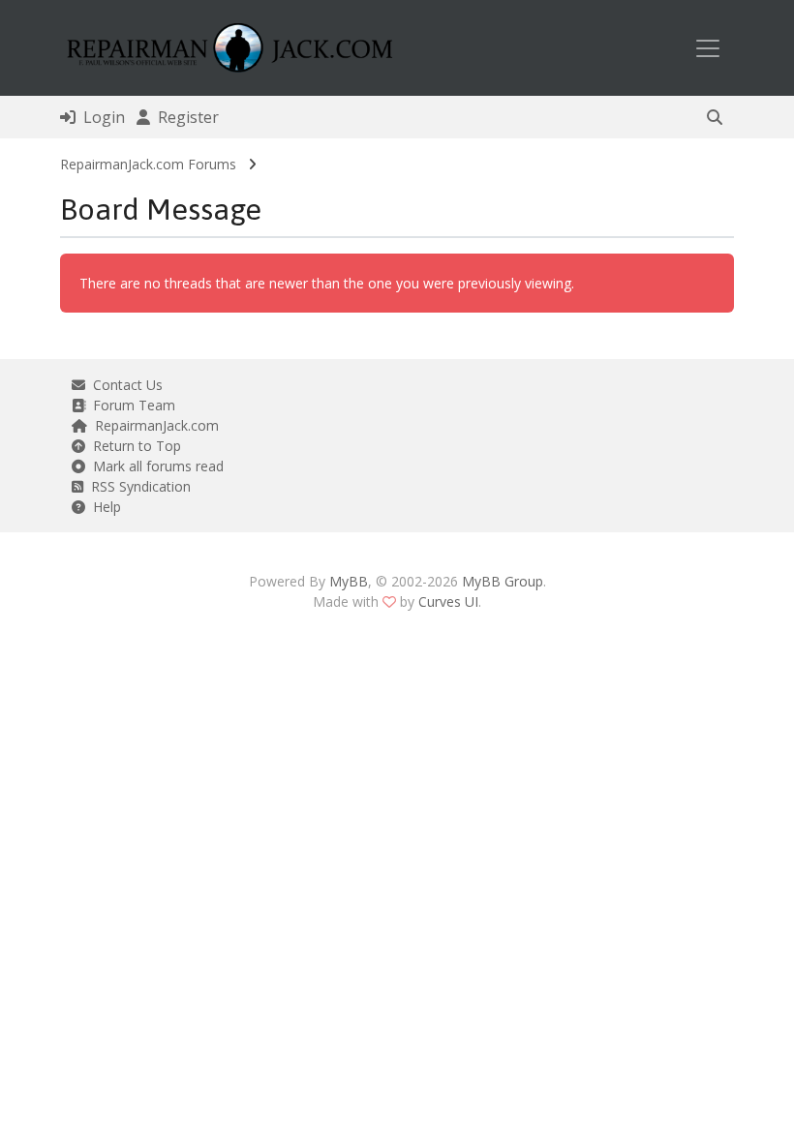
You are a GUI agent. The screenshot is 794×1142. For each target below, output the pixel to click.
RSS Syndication (137, 486)
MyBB (348, 581)
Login (100, 117)
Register (184, 117)
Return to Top (133, 445)
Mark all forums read (154, 466)
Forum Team (130, 405)
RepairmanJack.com (153, 425)
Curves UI (448, 601)
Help (103, 506)
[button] (714, 117)
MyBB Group (502, 581)
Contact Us (124, 385)
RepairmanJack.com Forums (148, 164)
